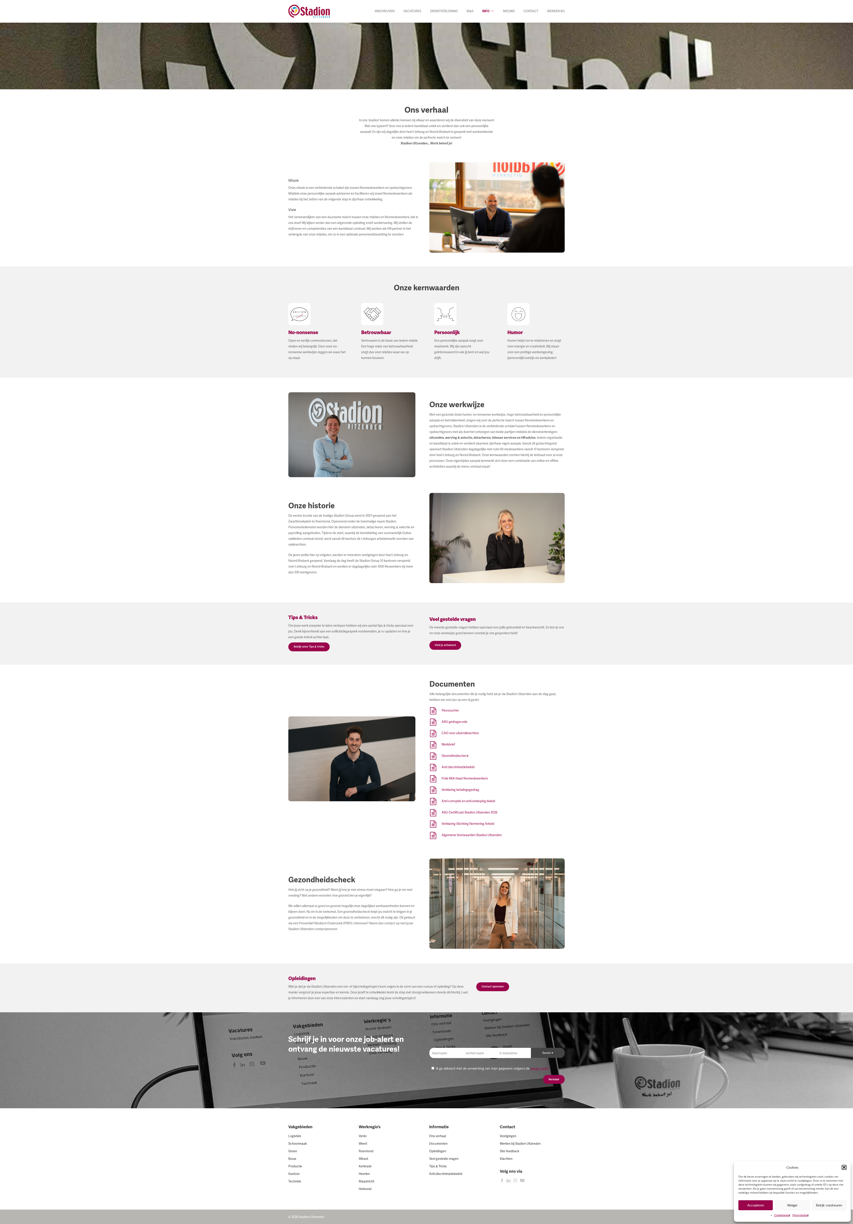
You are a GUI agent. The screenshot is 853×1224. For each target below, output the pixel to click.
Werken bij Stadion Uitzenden (520, 1144)
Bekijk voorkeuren (829, 1205)
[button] (844, 1167)
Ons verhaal (437, 1136)
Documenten (438, 1144)
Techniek (294, 1181)
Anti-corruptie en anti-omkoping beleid (468, 801)
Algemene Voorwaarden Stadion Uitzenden (472, 835)
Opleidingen (437, 1151)
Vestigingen (508, 1136)
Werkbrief (448, 744)
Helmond (365, 1189)
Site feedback (509, 1151)
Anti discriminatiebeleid (458, 767)
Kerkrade (365, 1166)
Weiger (792, 1205)
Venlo (363, 1136)
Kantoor (294, 1174)
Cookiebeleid (782, 1215)
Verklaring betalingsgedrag (460, 790)
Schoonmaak (297, 1144)
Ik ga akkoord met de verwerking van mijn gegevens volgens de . (492, 1068)
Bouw (292, 1159)
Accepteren (755, 1205)
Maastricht (366, 1181)
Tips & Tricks (438, 1166)
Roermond (366, 1151)
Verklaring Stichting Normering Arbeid (468, 824)
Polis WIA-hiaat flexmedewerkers (465, 778)
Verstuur (553, 1079)
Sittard (363, 1159)
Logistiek (294, 1136)
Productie (295, 1166)
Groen (292, 1151)
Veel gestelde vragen (443, 1159)
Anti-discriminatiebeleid (445, 1174)
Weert (363, 1144)
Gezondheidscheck (455, 756)
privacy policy (540, 1069)
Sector (547, 1053)
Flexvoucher (450, 710)
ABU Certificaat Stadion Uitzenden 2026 (469, 812)
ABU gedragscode (454, 722)
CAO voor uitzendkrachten (460, 733)
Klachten (506, 1159)
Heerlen (364, 1174)
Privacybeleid (800, 1215)
